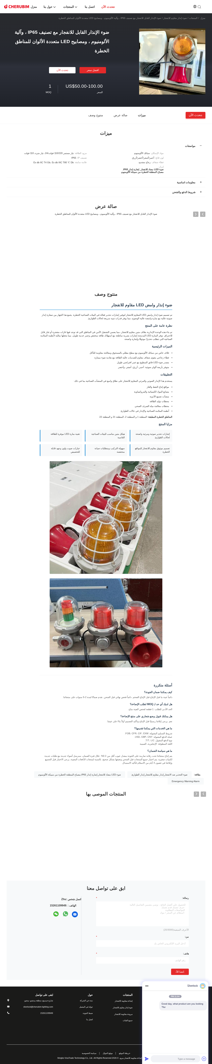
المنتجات (193, 18)
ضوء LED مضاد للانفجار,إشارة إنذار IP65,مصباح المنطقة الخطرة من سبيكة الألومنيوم (79, 774)
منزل (202, 18)
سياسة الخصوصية (89, 1053)
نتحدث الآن (62, 70)
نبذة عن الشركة (86, 1000)
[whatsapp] (66, 914)
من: (187, 936)
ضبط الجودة (88, 1013)
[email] (75, 914)
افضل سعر (93, 70)
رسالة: (185, 898)
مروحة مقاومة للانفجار (123, 1014)
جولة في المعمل (86, 1007)
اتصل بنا (89, 1019)
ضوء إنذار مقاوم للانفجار (175, 18)
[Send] (146, 1058)
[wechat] (56, 914)
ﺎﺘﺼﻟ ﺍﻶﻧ (180, 971)
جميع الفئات (127, 1020)
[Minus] (147, 986)
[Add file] (204, 1058)
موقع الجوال (108, 1053)
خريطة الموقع (124, 1053)
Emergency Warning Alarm (186, 781)
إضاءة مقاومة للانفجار (123, 1001)
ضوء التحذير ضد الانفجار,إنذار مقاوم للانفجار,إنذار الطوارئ (159, 774)
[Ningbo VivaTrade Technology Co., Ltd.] (16, 6)
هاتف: (186, 953)
